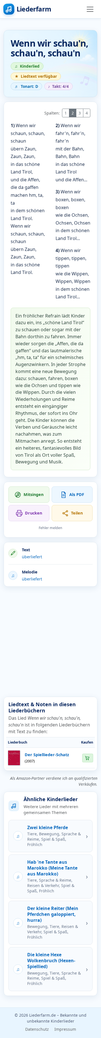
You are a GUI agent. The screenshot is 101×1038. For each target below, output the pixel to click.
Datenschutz (37, 1029)
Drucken (33, 513)
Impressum (65, 1029)
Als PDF (76, 494)
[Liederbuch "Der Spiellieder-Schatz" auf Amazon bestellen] (87, 758)
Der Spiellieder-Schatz (47, 754)
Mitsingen (33, 494)
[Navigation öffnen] (90, 9)
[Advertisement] (50, 641)
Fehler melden (50, 527)
